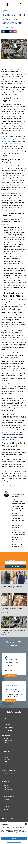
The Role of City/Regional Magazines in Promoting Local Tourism (12, 587)
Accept (14, 838)
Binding (5, 761)
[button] (26, 824)
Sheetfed (6, 757)
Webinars (6, 791)
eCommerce (6, 799)
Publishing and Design (9, 773)
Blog (11, 486)
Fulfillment (6, 766)
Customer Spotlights (8, 789)
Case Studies (7, 787)
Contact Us (8, 730)
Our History (6, 809)
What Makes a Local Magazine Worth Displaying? (11, 609)
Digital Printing (7, 759)
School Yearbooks (8, 747)
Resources (6, 785)
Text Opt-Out (6, 776)
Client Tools (8, 727)
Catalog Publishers (8, 745)
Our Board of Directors (9, 814)
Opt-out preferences (11, 842)
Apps (5, 801)
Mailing (5, 763)
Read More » (4, 590)
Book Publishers (7, 742)
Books (16, 486)
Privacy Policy (18, 842)
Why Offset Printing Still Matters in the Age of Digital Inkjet (13, 631)
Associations (6, 738)
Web (5, 755)
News (5, 719)
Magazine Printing (8, 740)
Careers (7, 724)
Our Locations (7, 811)
